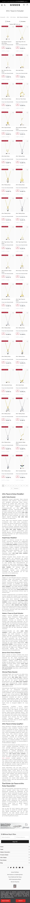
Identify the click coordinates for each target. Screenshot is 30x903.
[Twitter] (11, 867)
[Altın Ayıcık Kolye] (8, 290)
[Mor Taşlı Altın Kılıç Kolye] (8, 61)
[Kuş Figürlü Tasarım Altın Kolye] (8, 32)
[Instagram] (13, 867)
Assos (1, 846)
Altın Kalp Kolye (6, 156)
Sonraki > (16, 488)
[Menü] (1, 5)
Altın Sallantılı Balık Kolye (6, 271)
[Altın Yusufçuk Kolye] (22, 461)
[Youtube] (19, 867)
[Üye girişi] (27, 5)
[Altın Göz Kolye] (22, 61)
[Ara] (4, 5)
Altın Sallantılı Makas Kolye (21, 128)
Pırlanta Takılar (4, 854)
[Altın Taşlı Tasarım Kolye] (22, 290)
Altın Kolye (13, 17)
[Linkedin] (22, 867)
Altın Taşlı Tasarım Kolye (20, 300)
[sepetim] (24, 5)
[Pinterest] (16, 867)
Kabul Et (20, 900)
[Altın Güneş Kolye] (22, 175)
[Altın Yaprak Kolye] (8, 118)
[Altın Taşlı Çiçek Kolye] (22, 233)
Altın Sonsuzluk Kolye (7, 385)
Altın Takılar (3, 857)
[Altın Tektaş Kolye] (22, 147)
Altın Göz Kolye (19, 70)
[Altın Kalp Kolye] (8, 147)
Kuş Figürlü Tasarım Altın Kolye (6, 42)
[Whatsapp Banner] (15, 826)
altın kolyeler (6, 758)
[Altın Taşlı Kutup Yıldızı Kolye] (8, 233)
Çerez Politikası (15, 872)
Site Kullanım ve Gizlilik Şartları (15, 874)
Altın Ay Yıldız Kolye (21, 98)
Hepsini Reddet (5, 900)
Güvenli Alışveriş (15, 881)
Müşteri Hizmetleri (5, 852)
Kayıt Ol (15, 841)
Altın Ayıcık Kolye (6, 299)
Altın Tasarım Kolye (6, 98)
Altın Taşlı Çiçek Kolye (21, 242)
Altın (8, 17)
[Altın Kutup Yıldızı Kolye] (22, 261)
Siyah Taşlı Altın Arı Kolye (21, 42)
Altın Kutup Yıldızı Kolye (22, 270)
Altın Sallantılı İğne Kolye (20, 443)
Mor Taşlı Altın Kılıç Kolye (6, 71)
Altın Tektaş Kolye (20, 156)
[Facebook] (8, 867)
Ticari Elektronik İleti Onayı (15, 877)
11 (11, 488)
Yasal (1, 849)
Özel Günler (3, 860)
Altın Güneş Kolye (20, 184)
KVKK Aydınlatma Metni (15, 879)
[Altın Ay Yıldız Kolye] (22, 90)
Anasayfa (2, 17)
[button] (6, 67)
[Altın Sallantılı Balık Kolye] (8, 261)
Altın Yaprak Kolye (6, 127)
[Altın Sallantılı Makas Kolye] (22, 118)
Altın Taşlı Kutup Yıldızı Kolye (7, 242)
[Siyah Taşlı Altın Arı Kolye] (22, 32)
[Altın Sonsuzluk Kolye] (8, 376)
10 (27, 485)
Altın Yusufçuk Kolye (21, 470)
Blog (1, 863)
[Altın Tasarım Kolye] (8, 90)
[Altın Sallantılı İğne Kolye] (22, 433)
